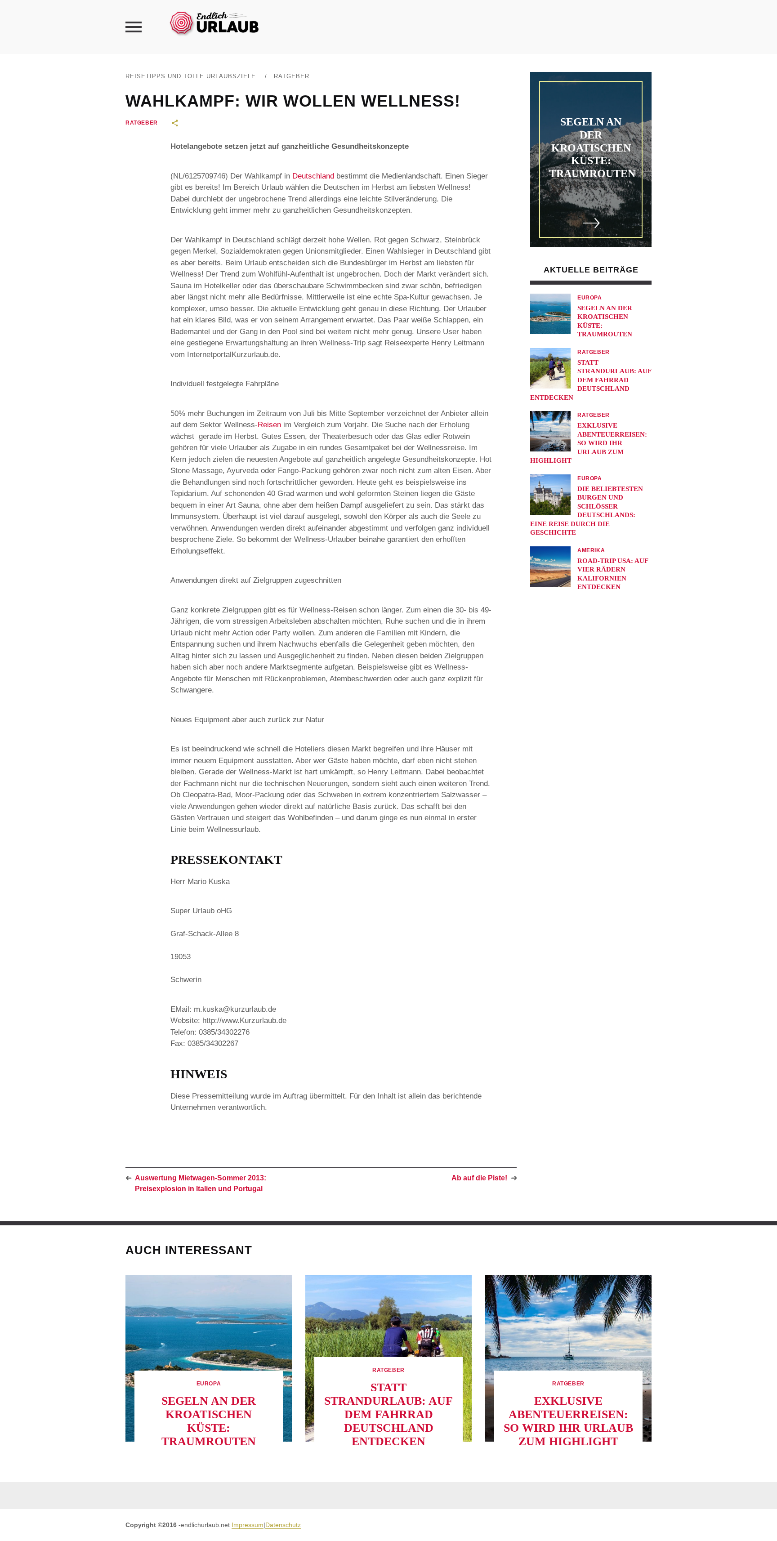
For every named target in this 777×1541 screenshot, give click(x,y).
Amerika (591, 550)
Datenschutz (283, 1524)
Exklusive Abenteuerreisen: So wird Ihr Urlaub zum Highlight (588, 443)
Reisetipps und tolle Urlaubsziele (190, 76)
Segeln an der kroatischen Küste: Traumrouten (592, 147)
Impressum (247, 1524)
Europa (589, 298)
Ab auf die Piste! (479, 1178)
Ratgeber (291, 76)
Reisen (269, 424)
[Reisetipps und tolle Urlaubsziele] (214, 22)
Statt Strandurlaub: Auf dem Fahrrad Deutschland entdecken (590, 380)
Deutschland (313, 176)
